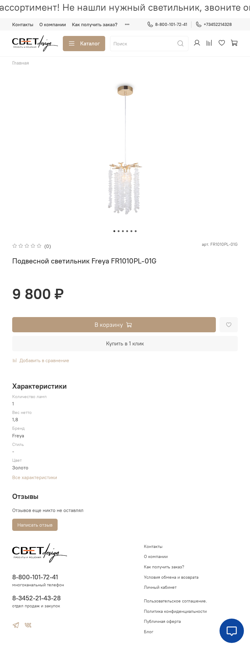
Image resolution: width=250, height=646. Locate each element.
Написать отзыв (34, 525)
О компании (52, 24)
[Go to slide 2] (119, 231)
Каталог (90, 43)
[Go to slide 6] (136, 231)
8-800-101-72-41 (171, 24)
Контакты (22, 24)
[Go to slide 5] (131, 231)
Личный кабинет (160, 587)
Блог (148, 631)
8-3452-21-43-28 (36, 598)
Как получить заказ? (94, 24)
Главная (20, 63)
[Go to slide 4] (127, 231)
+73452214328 (218, 24)
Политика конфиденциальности (175, 611)
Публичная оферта (162, 621)
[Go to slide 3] (123, 231)
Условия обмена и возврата (171, 577)
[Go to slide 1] (114, 231)
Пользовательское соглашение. (175, 601)
